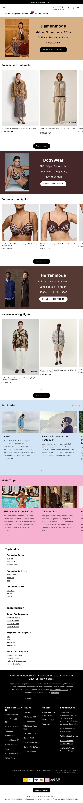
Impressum (74, 772)
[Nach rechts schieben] (46, 140)
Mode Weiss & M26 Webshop (20, 770)
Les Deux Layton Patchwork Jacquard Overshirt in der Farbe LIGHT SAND (58, 371)
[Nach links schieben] (37, 140)
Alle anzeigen (41, 146)
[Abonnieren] (57, 698)
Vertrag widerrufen (41, 790)
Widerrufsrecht (47, 770)
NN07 (7, 436)
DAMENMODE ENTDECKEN (53, 50)
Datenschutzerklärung (59, 690)
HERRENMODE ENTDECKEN (53, 299)
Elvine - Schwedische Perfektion (55, 438)
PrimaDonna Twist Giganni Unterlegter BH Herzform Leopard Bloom (19, 244)
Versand (75, 770)
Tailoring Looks (51, 511)
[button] (4, 8)
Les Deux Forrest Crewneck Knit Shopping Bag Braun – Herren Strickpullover (20, 378)
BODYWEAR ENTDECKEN (53, 184)
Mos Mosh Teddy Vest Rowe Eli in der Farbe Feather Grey (58, 129)
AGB (70, 770)
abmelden (55, 692)
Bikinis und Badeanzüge (18, 511)
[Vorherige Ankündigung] (4, 2)
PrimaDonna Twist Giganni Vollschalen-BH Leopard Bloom (57, 244)
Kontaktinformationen (63, 772)
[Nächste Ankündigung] (79, 2)
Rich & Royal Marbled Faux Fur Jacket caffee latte (19, 129)
